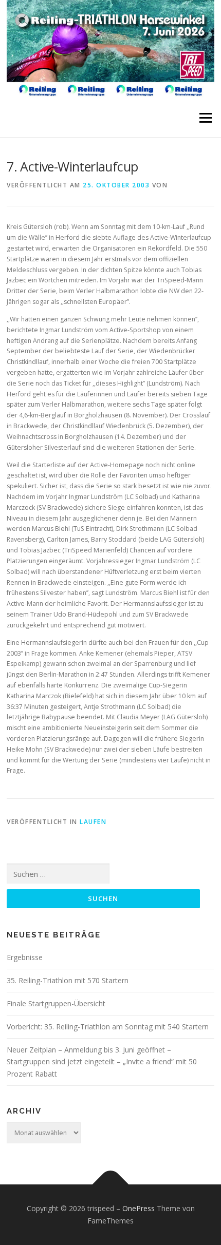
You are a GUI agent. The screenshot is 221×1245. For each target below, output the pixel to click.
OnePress (138, 1208)
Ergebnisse (25, 957)
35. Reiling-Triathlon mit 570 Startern (67, 980)
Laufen (93, 821)
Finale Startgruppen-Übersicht (56, 1003)
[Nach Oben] (111, 1184)
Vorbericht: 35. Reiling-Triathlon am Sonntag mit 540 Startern (108, 1026)
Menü (204, 117)
